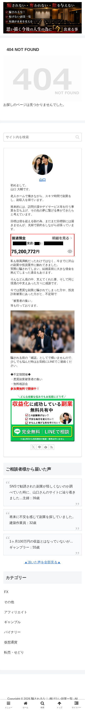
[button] (77, 137)
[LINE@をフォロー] (39, 447)
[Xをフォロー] (33, 447)
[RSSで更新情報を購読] (51, 447)
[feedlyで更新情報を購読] (45, 447)
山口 (42, 180)
